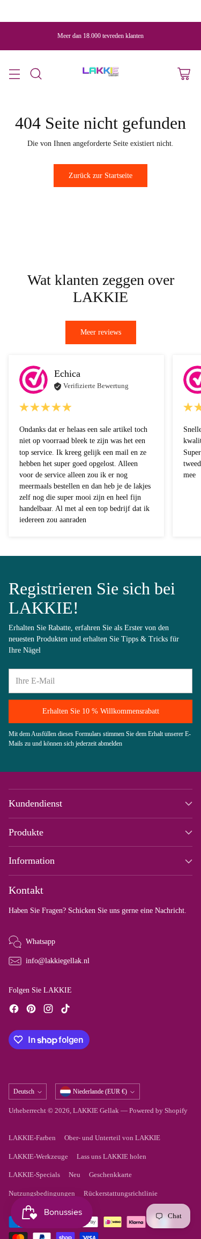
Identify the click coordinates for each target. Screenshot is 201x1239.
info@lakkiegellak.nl (58, 960)
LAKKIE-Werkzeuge (38, 1156)
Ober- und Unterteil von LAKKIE (112, 1138)
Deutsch (23, 1091)
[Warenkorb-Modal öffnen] (184, 73)
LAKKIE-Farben (32, 1138)
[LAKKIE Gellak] (101, 73)
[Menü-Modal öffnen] (14, 73)
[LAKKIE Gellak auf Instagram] (48, 1010)
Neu (74, 1175)
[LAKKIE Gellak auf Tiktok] (65, 1010)
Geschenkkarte (110, 1175)
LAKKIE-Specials (34, 1175)
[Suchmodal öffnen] (36, 73)
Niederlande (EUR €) (100, 1091)
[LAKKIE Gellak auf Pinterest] (31, 1010)
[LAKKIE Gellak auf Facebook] (14, 1010)
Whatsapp (40, 941)
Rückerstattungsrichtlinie (121, 1193)
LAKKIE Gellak (96, 1110)
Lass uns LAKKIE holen (111, 1156)
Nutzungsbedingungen (42, 1193)
